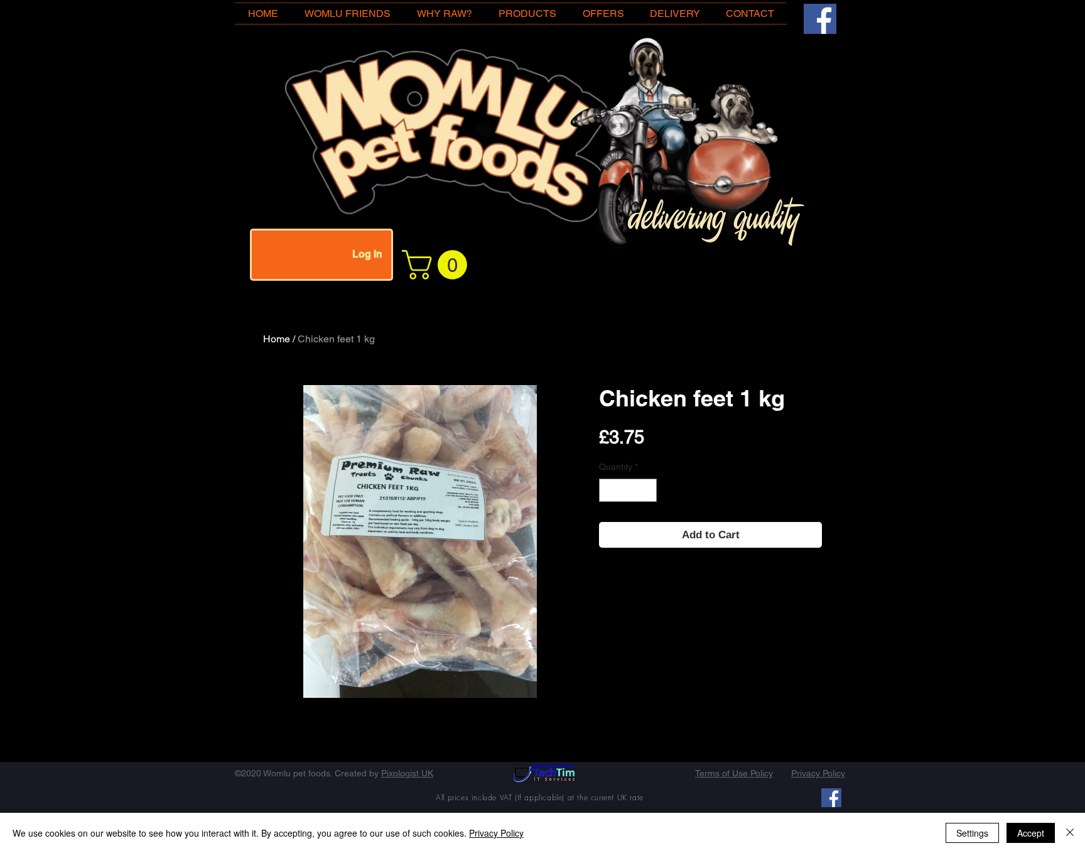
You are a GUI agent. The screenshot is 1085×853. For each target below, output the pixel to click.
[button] (438, 265)
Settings (972, 833)
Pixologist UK (407, 773)
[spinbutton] (628, 490)
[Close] (1069, 833)
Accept (1030, 833)
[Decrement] (609, 490)
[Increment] (647, 490)
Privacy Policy (496, 833)
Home (276, 339)
